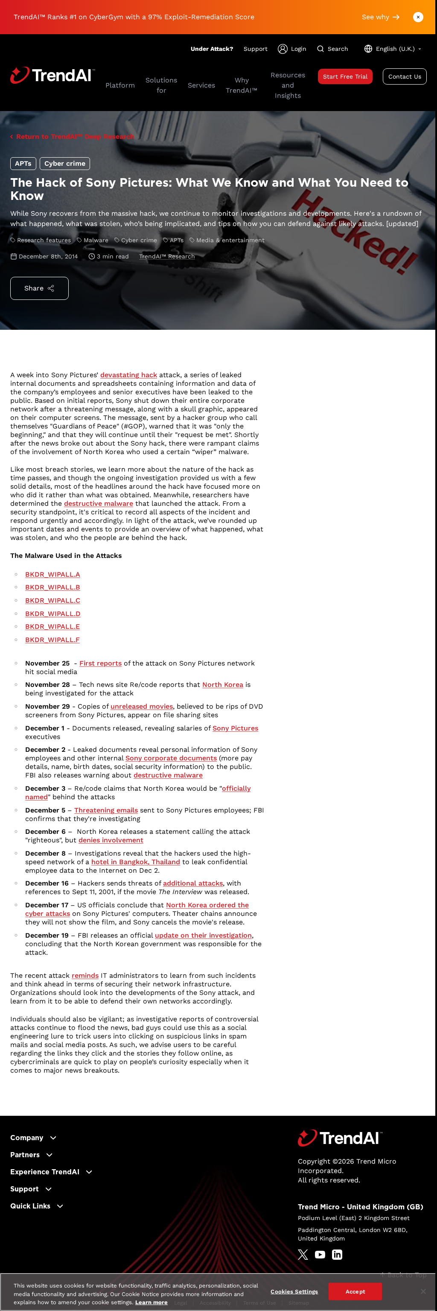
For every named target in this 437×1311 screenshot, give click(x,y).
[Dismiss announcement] (418, 17)
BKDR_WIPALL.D (53, 614)
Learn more (151, 1302)
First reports (100, 663)
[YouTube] (320, 1254)
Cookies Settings (294, 1291)
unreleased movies (142, 706)
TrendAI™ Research (167, 256)
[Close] (423, 1291)
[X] (303, 1254)
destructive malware (98, 503)
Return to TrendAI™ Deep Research (75, 136)
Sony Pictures (235, 728)
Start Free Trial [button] (345, 76)
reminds (85, 975)
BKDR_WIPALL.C (52, 600)
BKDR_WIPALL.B (52, 587)
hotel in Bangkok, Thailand (135, 862)
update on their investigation (203, 935)
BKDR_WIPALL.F (52, 640)
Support (256, 48)
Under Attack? (212, 48)
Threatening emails (106, 810)
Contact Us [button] (404, 76)
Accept (355, 1291)
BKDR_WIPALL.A (52, 574)
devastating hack (128, 375)
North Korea (222, 684)
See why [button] (375, 17)
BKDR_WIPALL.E (52, 626)
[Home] (340, 1138)
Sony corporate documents (171, 758)
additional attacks (193, 883)
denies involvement (111, 840)
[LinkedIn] (337, 1254)
